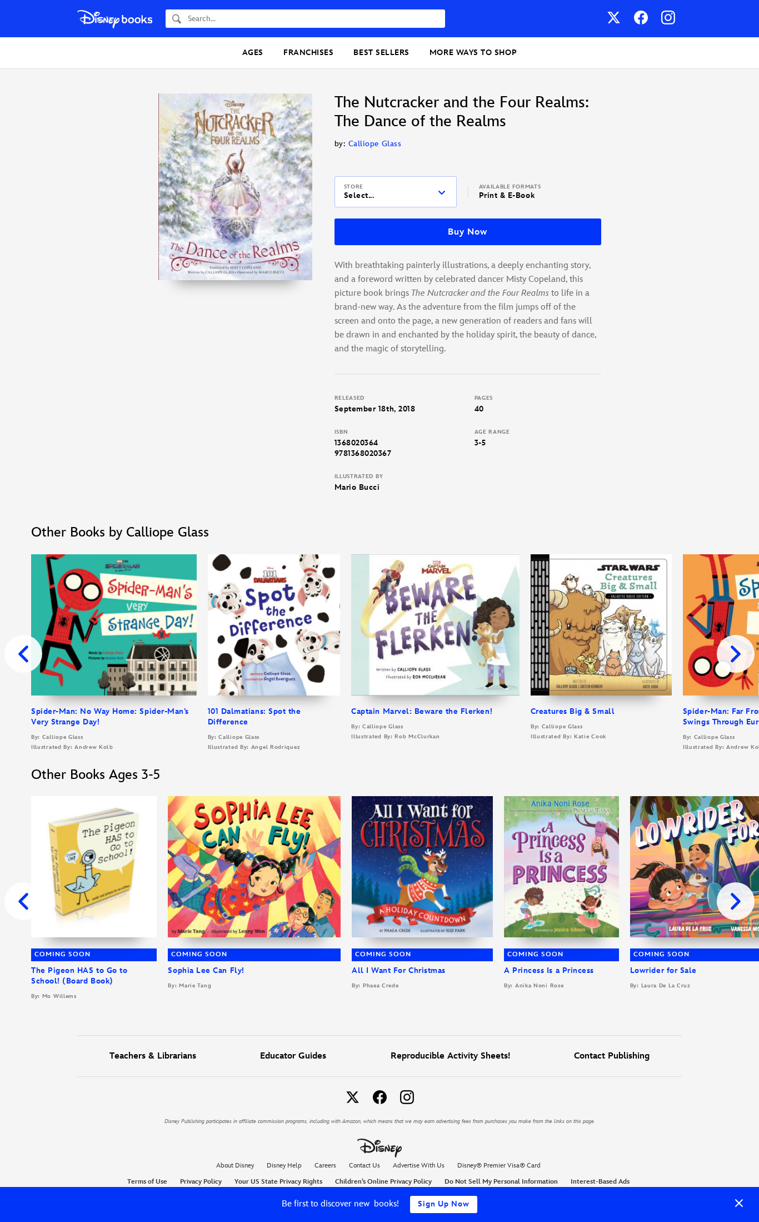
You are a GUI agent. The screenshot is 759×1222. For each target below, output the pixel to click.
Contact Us (364, 1165)
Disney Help (284, 1165)
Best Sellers (381, 52)
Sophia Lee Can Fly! (206, 970)
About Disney (235, 1165)
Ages (252, 52)
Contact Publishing (612, 1056)
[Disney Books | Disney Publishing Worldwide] (114, 18)
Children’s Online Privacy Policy (383, 1182)
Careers (325, 1165)
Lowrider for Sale (663, 970)
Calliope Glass (375, 143)
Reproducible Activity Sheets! (450, 1056)
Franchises (308, 52)
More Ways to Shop (473, 52)
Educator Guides (293, 1056)
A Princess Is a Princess (549, 970)
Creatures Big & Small (573, 711)
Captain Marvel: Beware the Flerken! (421, 711)
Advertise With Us (419, 1165)
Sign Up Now (444, 1204)
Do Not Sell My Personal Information (501, 1182)
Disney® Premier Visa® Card (499, 1165)
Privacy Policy (201, 1182)
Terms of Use (147, 1182)
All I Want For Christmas (399, 970)
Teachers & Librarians (152, 1056)
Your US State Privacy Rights (278, 1182)
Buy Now (467, 232)
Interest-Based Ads (600, 1182)
